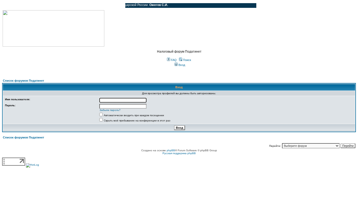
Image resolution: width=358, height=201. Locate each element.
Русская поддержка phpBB (179, 153)
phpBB (171, 150)
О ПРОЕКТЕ (35, 5)
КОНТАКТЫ (99, 5)
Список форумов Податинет (23, 80)
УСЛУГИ (56, 5)
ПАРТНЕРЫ (76, 5)
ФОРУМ (14, 5)
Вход (181, 64)
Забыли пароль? (110, 110)
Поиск (186, 60)
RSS (117, 5)
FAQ (173, 60)
